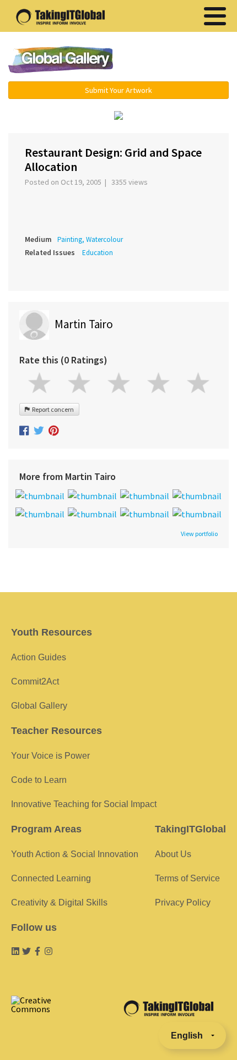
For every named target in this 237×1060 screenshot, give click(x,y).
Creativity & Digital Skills (59, 902)
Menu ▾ (179, 60)
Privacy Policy (183, 902)
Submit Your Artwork (118, 90)
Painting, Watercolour (90, 239)
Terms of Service (187, 878)
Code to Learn (39, 780)
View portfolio (199, 534)
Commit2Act (35, 681)
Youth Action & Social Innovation (74, 854)
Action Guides (38, 657)
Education (97, 252)
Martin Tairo (84, 324)
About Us (173, 854)
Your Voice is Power (50, 755)
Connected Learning (51, 878)
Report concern (52, 409)
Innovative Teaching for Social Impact (84, 804)
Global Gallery (60, 59)
